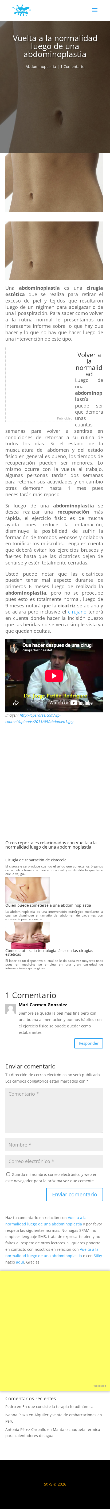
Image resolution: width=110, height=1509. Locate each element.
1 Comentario (72, 66)
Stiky (98, 1255)
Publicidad (64, 418)
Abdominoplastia (41, 66)
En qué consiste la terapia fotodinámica (57, 1406)
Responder (89, 1043)
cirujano (77, 611)
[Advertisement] (55, 112)
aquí (20, 1262)
